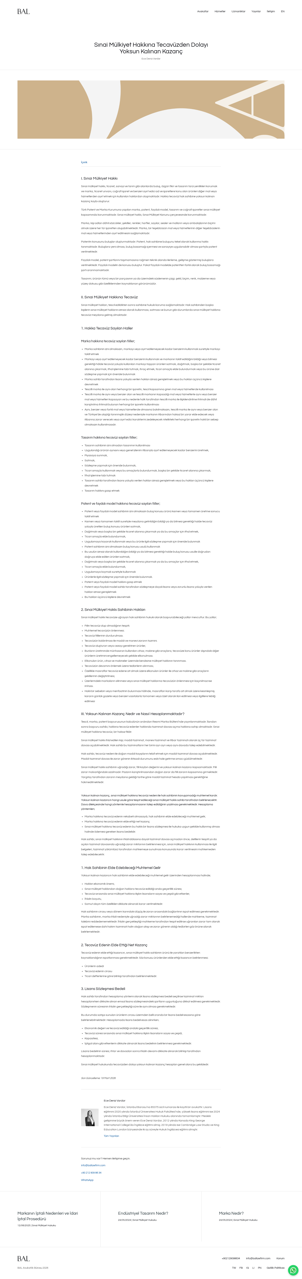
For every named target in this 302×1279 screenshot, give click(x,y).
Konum (280, 1258)
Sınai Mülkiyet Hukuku (44, 1225)
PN (259, 1268)
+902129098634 (231, 1258)
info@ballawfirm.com (93, 1165)
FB (241, 1268)
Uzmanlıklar (238, 11)
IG (247, 1268)
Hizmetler (220, 11)
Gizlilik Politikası (276, 1268)
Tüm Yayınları (111, 1136)
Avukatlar (202, 11)
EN (283, 11)
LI (253, 1268)
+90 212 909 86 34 (91, 1172)
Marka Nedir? (231, 1213)
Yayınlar (256, 11)
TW (234, 1268)
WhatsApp (87, 1180)
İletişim (271, 11)
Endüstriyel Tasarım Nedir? (143, 1213)
